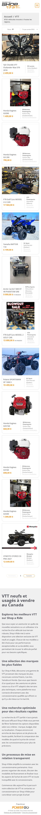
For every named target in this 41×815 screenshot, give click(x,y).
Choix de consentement (29, 813)
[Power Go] (20, 807)
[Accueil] (11, 5)
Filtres (9, 29)
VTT (17, 16)
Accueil (8, 16)
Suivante (29, 576)
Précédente (12, 576)
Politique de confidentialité (12, 813)
